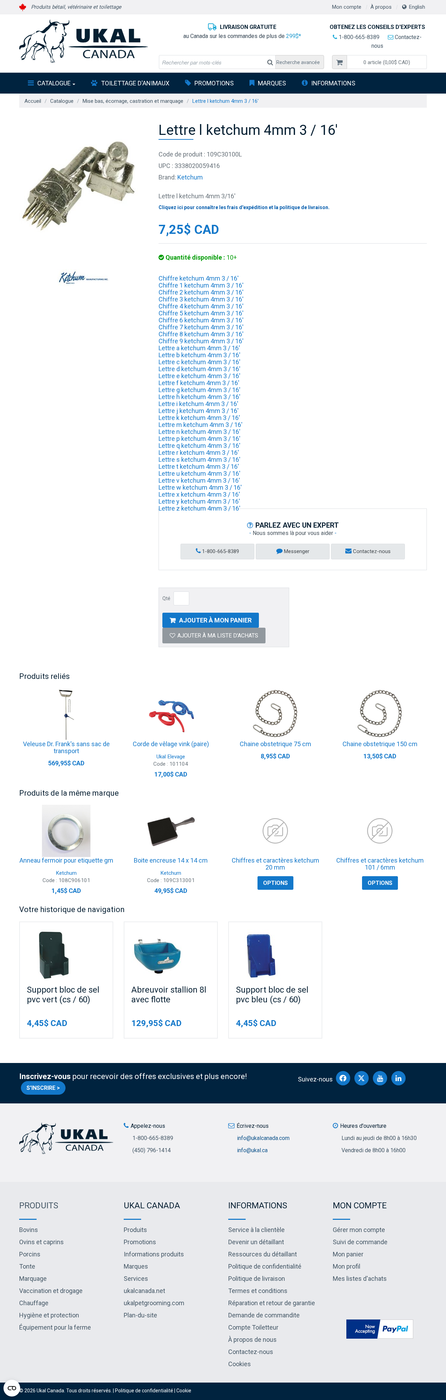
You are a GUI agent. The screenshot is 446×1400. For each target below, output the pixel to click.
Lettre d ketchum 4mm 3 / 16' (199, 369)
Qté (166, 598)
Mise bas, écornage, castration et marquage (133, 101)
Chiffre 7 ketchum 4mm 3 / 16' (201, 327)
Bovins (28, 1229)
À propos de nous (252, 1339)
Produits (38, 1205)
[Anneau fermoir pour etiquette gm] (66, 831)
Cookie (183, 1390)
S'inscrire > (43, 1088)
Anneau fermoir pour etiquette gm (66, 860)
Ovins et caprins (41, 1242)
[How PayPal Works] (379, 1328)
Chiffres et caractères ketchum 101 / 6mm (380, 864)
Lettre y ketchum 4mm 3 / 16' (199, 501)
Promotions (214, 83)
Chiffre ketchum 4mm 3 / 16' (199, 278)
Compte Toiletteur (253, 1327)
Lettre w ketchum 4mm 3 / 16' (200, 487)
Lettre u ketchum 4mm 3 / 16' (199, 473)
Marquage (33, 1278)
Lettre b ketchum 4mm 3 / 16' (199, 355)
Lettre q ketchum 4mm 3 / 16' (199, 445)
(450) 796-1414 (151, 1150)
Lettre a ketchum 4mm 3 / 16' (199, 348)
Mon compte (346, 7)
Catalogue (54, 83)
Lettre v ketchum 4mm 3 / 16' (199, 480)
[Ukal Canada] (83, 41)
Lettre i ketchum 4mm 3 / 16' (198, 403)
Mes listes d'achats (360, 1278)
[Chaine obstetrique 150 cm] (380, 714)
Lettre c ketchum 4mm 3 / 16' (199, 362)
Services (136, 1278)
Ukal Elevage (170, 756)
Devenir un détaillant (256, 1242)
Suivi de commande (360, 1242)
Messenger (296, 551)
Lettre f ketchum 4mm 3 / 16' (199, 383)
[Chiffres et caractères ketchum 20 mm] (275, 831)
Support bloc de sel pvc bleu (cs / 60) (272, 994)
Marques (272, 83)
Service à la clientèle (256, 1229)
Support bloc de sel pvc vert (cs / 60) (63, 994)
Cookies (239, 1364)
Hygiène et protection (49, 1315)
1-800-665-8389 (358, 37)
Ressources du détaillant (262, 1254)
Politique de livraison (256, 1278)
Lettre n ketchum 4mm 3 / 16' (199, 431)
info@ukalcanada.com (263, 1138)
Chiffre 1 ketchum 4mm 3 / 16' (201, 285)
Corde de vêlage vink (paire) (171, 744)
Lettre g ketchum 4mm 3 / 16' (199, 389)
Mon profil (346, 1266)
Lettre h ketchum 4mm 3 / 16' (199, 396)
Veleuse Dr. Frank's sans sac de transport (66, 747)
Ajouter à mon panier (215, 620)
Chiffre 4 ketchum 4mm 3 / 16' (201, 306)
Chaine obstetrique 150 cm (380, 744)
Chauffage (33, 1303)
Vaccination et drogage (51, 1290)
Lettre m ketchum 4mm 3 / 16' (201, 424)
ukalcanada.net (144, 1290)
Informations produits (154, 1254)
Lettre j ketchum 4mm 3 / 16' (199, 410)
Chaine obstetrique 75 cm (275, 744)
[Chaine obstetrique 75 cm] (275, 714)
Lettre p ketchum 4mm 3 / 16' (199, 438)
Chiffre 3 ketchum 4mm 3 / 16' (201, 299)
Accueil (32, 101)
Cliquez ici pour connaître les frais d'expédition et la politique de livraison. (244, 207)
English (417, 7)
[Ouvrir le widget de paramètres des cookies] (11, 1388)
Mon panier (348, 1254)
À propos (381, 7)
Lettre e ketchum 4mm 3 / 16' (199, 376)
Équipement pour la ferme (55, 1327)
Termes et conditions (257, 1290)
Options (275, 883)
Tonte (27, 1266)
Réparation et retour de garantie (271, 1303)
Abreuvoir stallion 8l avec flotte (168, 994)
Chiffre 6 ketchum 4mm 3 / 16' (201, 320)
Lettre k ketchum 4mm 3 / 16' (199, 417)
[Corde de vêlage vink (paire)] (171, 714)
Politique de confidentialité (264, 1266)
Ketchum (190, 177)
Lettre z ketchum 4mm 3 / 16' (199, 508)
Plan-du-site (140, 1315)
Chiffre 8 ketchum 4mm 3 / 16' (201, 334)
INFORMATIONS (333, 83)
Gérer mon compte (359, 1229)
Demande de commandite (264, 1315)
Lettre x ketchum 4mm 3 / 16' (199, 494)
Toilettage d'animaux (135, 83)
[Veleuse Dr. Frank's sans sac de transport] (66, 714)
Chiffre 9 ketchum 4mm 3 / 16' (201, 341)
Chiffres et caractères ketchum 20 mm (275, 864)
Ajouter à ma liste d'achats (217, 635)
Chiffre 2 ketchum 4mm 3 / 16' (201, 292)
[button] (387, 62)
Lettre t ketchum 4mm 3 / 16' (199, 466)
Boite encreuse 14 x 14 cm (171, 860)
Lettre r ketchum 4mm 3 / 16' (199, 452)
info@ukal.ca (252, 1150)
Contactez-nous (371, 551)
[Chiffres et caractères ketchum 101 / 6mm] (380, 831)
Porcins (29, 1254)
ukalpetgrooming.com (154, 1303)
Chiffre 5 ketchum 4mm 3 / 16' (201, 313)
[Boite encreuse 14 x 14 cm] (171, 831)
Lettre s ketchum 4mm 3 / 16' (199, 459)
